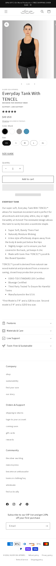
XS (6, 143)
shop (8, 374)
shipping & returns (14, 412)
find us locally (12, 491)
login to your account (16, 419)
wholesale (10, 485)
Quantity (6, 162)
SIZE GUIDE (8, 153)
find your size (12, 387)
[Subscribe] (46, 526)
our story (10, 394)
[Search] (42, 11)
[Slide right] (34, 84)
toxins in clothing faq (16, 478)
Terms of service (22, 560)
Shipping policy (37, 560)
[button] (9, 111)
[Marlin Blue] (26, 131)
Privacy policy (47, 555)
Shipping (5, 121)
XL (44, 144)
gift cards (10, 433)
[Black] (5, 131)
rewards (10, 439)
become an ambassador (17, 471)
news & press (12, 465)
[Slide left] (21, 84)
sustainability (12, 381)
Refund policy (34, 555)
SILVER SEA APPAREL (17, 555)
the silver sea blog (14, 458)
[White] (12, 131)
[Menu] (6, 11)
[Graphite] (19, 131)
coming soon (12, 426)
